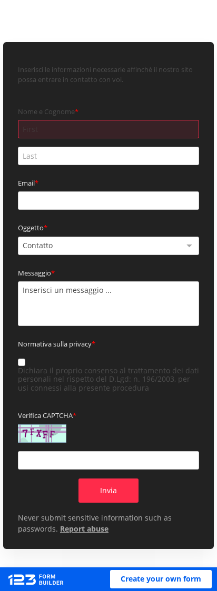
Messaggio (34, 273)
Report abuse (84, 529)
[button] (161, 579)
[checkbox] (21, 362)
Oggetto (31, 227)
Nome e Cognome (46, 111)
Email (26, 183)
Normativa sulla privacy (55, 344)
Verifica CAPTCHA (45, 415)
